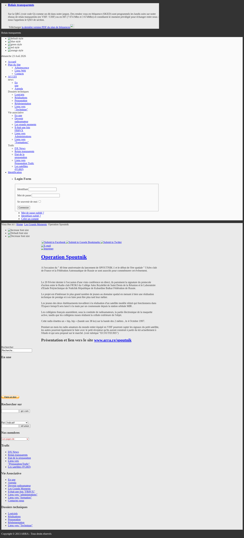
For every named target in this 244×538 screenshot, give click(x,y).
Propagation (14, 519)
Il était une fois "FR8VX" (21, 491)
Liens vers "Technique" (20, 525)
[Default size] (18, 233)
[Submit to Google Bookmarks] (83, 242)
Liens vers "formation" (20, 497)
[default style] (15, 38)
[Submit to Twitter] (111, 242)
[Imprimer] (47, 248)
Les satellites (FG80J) (19, 466)
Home (19, 224)
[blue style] (14, 41)
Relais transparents (21, 5)
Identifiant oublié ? (31, 215)
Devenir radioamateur (19, 485)
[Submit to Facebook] (54, 242)
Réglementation (16, 522)
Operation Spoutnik (64, 257)
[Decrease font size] (19, 236)
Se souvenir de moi (27, 201)
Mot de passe (24, 195)
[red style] (13, 47)
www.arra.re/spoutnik (112, 340)
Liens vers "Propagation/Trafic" (19, 462)
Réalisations (14, 516)
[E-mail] (46, 245)
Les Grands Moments (35, 224)
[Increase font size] (18, 230)
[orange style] (15, 50)
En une (11, 479)
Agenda (12, 482)
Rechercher (7, 347)
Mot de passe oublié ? (32, 212)
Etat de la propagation (19, 457)
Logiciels (13, 513)
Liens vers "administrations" (23, 494)
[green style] (15, 44)
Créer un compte (30, 218)
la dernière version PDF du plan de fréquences (46, 27)
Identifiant (22, 189)
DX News (13, 451)
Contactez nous (16, 500)
